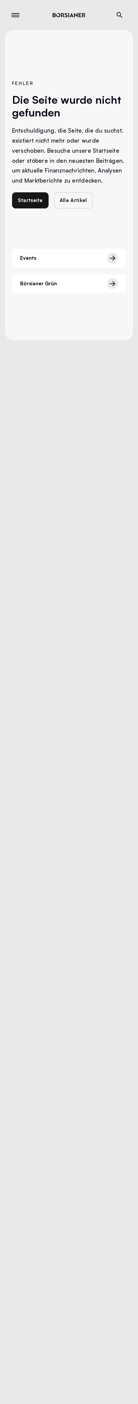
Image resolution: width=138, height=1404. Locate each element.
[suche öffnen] (120, 15)
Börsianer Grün (38, 283)
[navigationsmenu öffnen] (15, 15)
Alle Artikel (73, 200)
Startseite (30, 200)
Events (28, 258)
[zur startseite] (69, 15)
